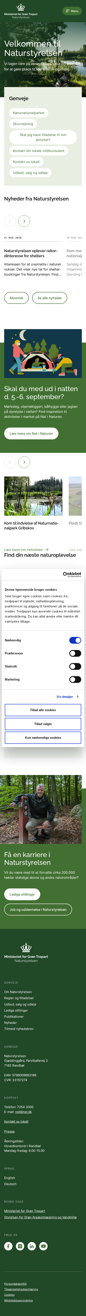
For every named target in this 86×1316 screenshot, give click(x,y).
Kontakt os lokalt (26, 162)
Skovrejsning (23, 124)
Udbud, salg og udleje (30, 173)
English (9, 1178)
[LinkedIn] (32, 1246)
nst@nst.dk (23, 1112)
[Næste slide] (24, 462)
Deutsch (10, 1184)
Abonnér (16, 298)
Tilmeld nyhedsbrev (19, 1029)
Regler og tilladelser (19, 998)
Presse (9, 1131)
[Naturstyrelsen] (21, 11)
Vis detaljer (65, 696)
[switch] (75, 653)
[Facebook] (8, 1246)
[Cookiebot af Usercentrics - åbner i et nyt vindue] (63, 574)
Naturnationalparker (28, 113)
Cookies (9, 1294)
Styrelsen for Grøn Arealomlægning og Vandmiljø (40, 1217)
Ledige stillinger (22, 894)
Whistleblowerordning (18, 1300)
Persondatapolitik (15, 1283)
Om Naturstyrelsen (18, 992)
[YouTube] (43, 1246)
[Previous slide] (10, 221)
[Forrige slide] (10, 462)
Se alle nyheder (50, 298)
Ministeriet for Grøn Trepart (24, 1211)
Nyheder (10, 1023)
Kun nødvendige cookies (43, 737)
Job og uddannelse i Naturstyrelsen (38, 909)
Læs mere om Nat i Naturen (31, 433)
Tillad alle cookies (43, 710)
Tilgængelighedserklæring (21, 1289)
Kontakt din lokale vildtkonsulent (38, 151)
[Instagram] (20, 1246)
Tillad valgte (43, 724)
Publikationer (14, 1017)
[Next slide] (24, 221)
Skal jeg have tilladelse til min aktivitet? (43, 137)
